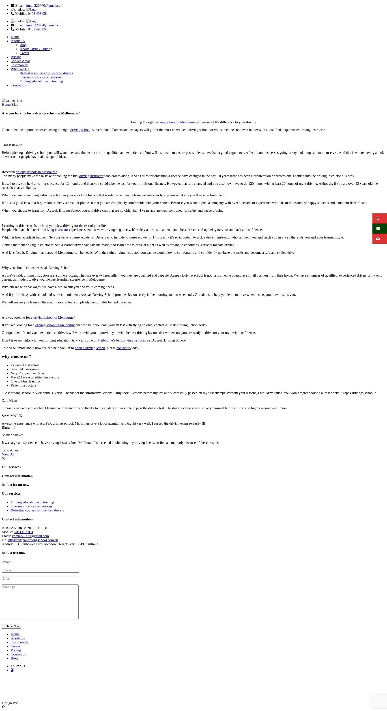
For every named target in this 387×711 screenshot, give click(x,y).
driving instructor (91, 176)
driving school (80, 130)
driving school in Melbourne (175, 122)
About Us (18, 41)
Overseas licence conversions (40, 77)
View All (8, 454)
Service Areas (20, 61)
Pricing (16, 57)
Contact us (18, 85)
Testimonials (19, 65)
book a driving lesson (90, 348)
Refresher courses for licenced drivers (46, 73)
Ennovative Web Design (33, 692)
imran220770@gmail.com (44, 5)
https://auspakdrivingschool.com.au (33, 540)
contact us (123, 348)
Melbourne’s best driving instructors (122, 340)
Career (24, 53)
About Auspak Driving (36, 49)
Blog (23, 45)
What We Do (20, 69)
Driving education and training (41, 81)
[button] (379, 218)
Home (15, 37)
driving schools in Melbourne (36, 172)
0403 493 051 (38, 13)
